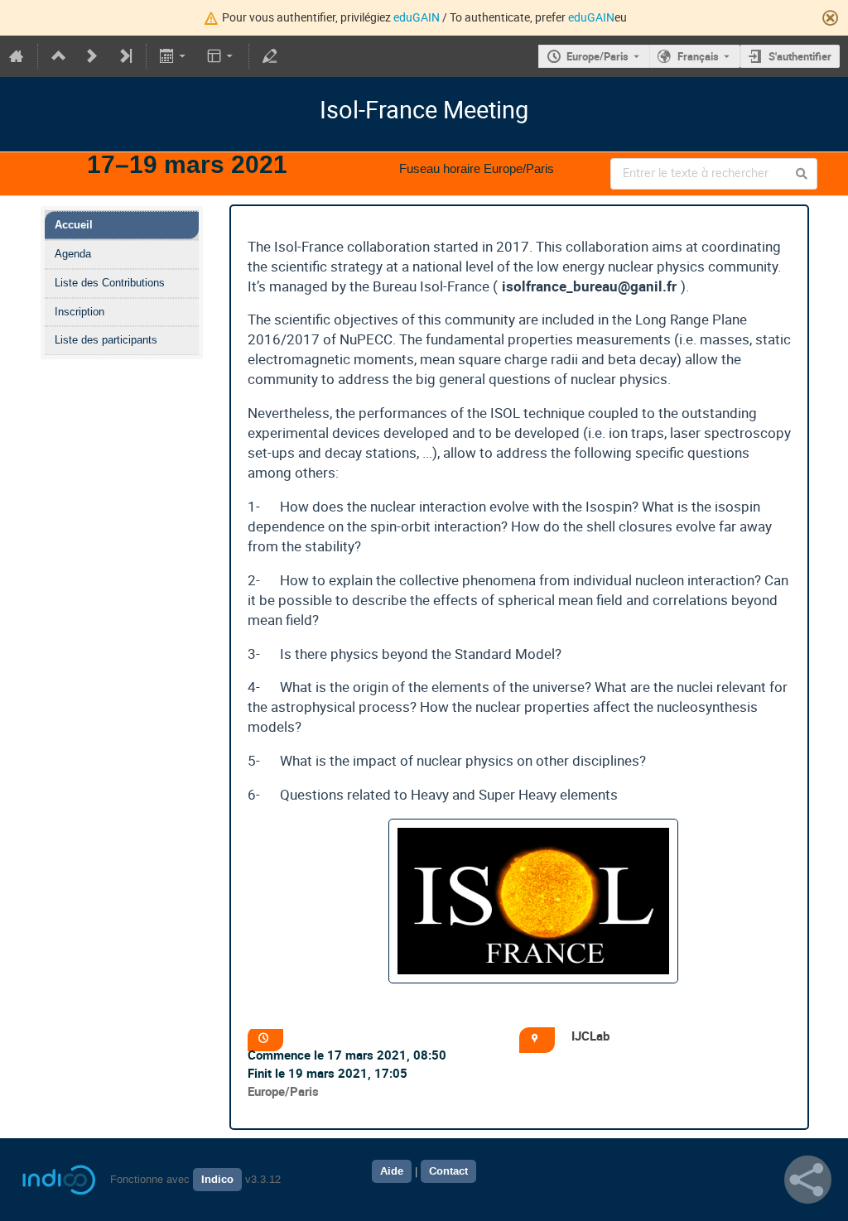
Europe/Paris (597, 56)
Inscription (79, 311)
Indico (217, 1179)
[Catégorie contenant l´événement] (58, 56)
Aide (391, 1171)
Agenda (73, 254)
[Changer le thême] (220, 56)
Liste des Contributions (110, 282)
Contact (448, 1171)
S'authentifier (799, 56)
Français (698, 56)
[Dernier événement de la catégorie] (125, 56)
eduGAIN (416, 17)
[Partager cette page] (807, 1179)
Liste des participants (106, 340)
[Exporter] (174, 56)
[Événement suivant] (91, 56)
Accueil (74, 225)
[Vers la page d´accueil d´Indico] (16, 56)
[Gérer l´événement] (270, 56)
